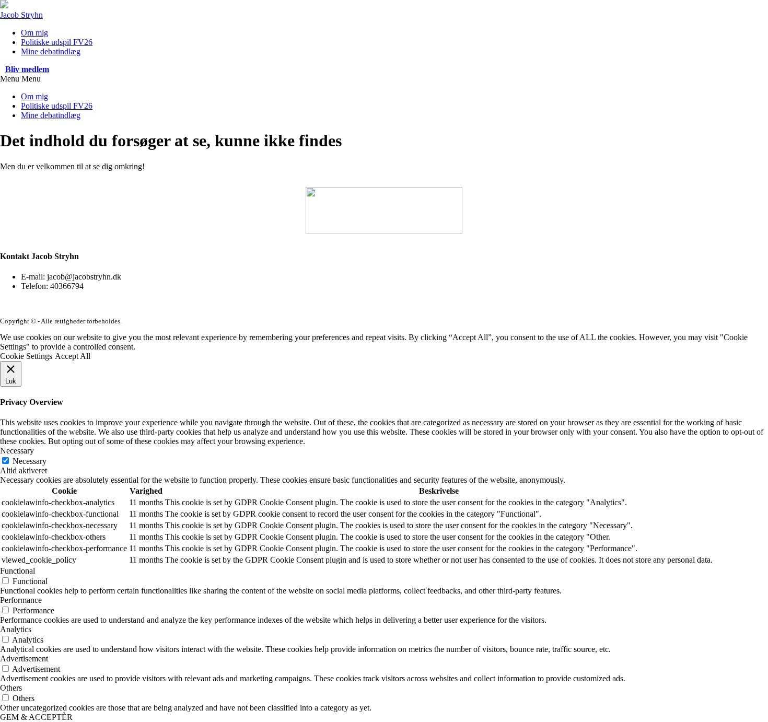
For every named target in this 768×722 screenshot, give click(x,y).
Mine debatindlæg (50, 51)
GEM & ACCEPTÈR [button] (36, 717)
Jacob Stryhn (21, 14)
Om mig (34, 32)
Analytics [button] (15, 629)
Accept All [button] (72, 356)
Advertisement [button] (24, 658)
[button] (27, 69)
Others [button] (11, 687)
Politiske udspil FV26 (56, 42)
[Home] (4, 5)
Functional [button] (17, 570)
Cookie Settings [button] (26, 356)
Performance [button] (21, 600)
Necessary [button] (17, 450)
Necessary (29, 461)
